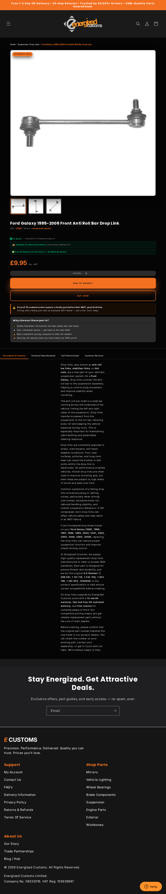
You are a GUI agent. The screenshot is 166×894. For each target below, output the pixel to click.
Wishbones (94, 825)
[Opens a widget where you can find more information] (151, 887)
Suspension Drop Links (29, 44)
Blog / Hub (12, 859)
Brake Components (101, 795)
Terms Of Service (17, 817)
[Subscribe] (114, 711)
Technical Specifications (43, 356)
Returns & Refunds (18, 810)
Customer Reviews (94, 356)
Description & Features (14, 356)
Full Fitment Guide (70, 356)
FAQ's (8, 787)
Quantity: (77, 273)
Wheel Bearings (98, 787)
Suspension (95, 802)
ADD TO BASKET (83, 283)
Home (13, 44)
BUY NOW (83, 296)
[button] (8, 23)
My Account (13, 772)
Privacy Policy (15, 802)
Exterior (92, 817)
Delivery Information (20, 795)
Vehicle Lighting (98, 780)
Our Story (11, 844)
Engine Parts (96, 810)
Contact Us (12, 780)
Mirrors (92, 772)
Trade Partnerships (19, 851)
